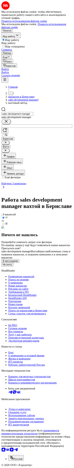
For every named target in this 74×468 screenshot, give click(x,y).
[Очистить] (6, 121)
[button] (5, 69)
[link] (7, 61)
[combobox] (17, 114)
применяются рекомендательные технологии (30, 432)
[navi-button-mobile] (4, 80)
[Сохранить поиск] (4, 131)
